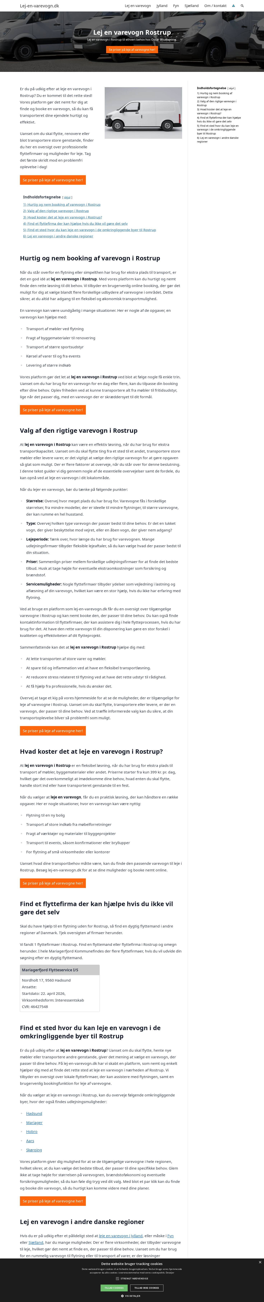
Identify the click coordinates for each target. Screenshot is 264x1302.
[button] (132, 1296)
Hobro (32, 1131)
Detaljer (170, 1272)
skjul (67, 197)
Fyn (176, 5)
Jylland (162, 5)
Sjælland (192, 5)
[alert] (132, 1280)
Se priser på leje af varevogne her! (132, 50)
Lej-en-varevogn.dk (39, 6)
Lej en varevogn (138, 5)
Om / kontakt (215, 5)
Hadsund (34, 1113)
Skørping (34, 1149)
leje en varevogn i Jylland (121, 1235)
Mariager (34, 1122)
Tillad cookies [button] (114, 1287)
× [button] (260, 1262)
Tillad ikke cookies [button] (147, 1287)
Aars (30, 1140)
